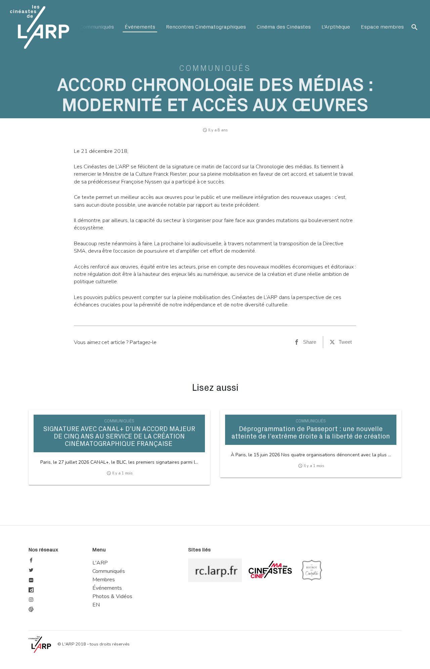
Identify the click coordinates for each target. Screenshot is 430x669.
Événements (140, 27)
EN (96, 605)
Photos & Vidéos (112, 596)
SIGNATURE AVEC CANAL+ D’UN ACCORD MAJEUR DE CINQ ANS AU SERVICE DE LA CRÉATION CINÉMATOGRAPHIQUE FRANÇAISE (119, 436)
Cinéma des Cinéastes (284, 27)
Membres (103, 579)
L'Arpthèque (335, 27)
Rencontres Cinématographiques (206, 27)
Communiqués (97, 27)
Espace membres (382, 27)
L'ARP (100, 563)
